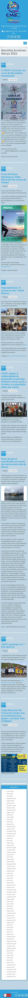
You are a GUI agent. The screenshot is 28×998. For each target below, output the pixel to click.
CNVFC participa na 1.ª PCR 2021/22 (13, 645)
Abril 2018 (10, 908)
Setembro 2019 (11, 868)
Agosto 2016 (10, 951)
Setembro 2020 (11, 852)
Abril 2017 (10, 932)
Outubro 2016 (11, 946)
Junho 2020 (10, 854)
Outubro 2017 (11, 918)
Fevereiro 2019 (11, 885)
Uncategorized (13, 79)
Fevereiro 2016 (11, 965)
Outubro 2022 (11, 808)
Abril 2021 (10, 840)
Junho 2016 (10, 955)
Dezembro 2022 (11, 805)
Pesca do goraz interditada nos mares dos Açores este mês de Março (13, 462)
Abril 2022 (10, 822)
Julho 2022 (10, 815)
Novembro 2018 (11, 892)
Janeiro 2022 (10, 829)
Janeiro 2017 (10, 939)
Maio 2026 (10, 793)
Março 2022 (10, 824)
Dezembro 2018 (11, 890)
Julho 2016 (10, 953)
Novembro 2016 (11, 943)
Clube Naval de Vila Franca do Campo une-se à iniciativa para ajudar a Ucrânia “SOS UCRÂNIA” (13, 716)
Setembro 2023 (11, 798)
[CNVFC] (14, 13)
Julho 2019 (10, 873)
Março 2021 (10, 843)
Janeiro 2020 (10, 861)
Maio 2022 (10, 819)
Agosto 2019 (10, 871)
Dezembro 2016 (11, 941)
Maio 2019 (10, 878)
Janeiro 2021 (10, 845)
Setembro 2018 (11, 897)
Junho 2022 (10, 817)
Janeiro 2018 (10, 915)
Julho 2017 (10, 925)
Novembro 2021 (11, 833)
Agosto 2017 (10, 922)
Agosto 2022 (10, 812)
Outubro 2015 (11, 974)
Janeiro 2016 (10, 967)
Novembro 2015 (11, 972)
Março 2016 (10, 962)
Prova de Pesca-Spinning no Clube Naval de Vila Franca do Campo (13, 178)
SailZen (24, 345)
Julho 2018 (10, 901)
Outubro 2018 (11, 894)
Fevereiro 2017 (11, 936)
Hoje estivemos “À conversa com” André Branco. (12, 290)
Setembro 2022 (11, 810)
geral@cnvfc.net (9, 31)
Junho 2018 (10, 904)
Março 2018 (10, 911)
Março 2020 (10, 859)
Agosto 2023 (10, 801)
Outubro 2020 (11, 850)
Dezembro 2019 (11, 864)
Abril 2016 (10, 960)
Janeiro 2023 (10, 803)
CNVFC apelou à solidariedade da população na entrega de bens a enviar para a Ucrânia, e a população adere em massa (13, 380)
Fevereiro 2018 (11, 913)
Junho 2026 (10, 791)
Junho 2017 (10, 927)
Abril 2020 (10, 857)
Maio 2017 (10, 929)
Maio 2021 (10, 838)
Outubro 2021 (11, 836)
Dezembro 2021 (11, 831)
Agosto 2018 (10, 899)
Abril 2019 (10, 880)
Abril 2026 (10, 796)
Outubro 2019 (11, 866)
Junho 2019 (10, 876)
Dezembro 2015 (11, 969)
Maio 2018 (10, 906)
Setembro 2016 (11, 948)
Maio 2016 (10, 958)
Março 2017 (10, 934)
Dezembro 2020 (11, 847)
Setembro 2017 (11, 920)
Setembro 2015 (11, 976)
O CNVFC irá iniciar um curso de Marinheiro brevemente (13, 73)
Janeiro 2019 (10, 887)
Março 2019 (10, 883)
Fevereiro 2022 (11, 826)
